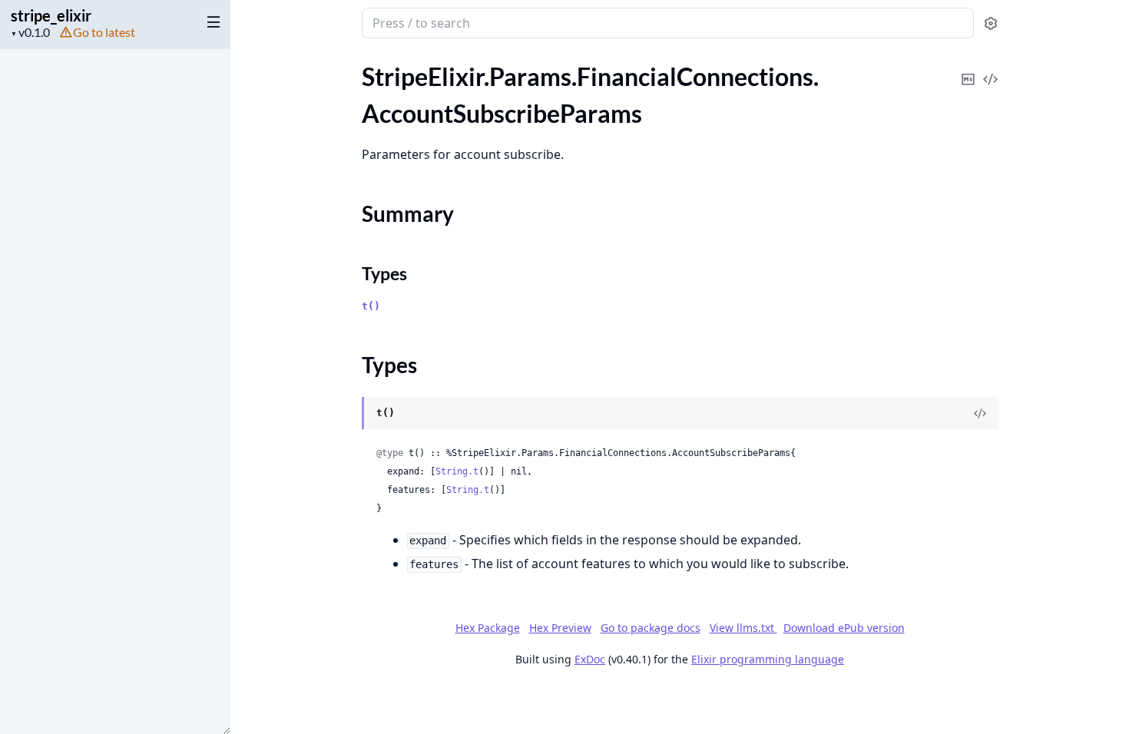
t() (371, 306)
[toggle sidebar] (210, 21)
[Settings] (990, 23)
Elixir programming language (767, 659)
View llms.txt (743, 627)
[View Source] (990, 68)
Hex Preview (560, 627)
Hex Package (487, 627)
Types (384, 273)
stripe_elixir (51, 15)
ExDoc (589, 659)
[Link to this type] (346, 414)
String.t (456, 471)
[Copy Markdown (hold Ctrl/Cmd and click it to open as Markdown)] (968, 68)
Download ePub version (844, 627)
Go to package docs (650, 628)
